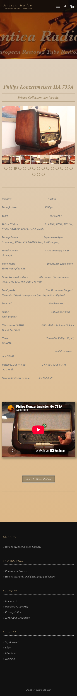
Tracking (10, 658)
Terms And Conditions (17, 617)
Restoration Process (16, 571)
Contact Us (11, 601)
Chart (8, 647)
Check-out (10, 653)
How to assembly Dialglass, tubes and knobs (30, 576)
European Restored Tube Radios (18, 8)
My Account (11, 642)
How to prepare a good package (23, 546)
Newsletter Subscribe (16, 606)
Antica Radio (18, 5)
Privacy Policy (13, 612)
